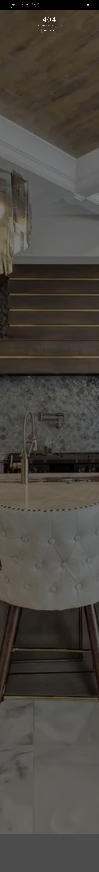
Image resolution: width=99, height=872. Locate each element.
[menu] (88, 5)
